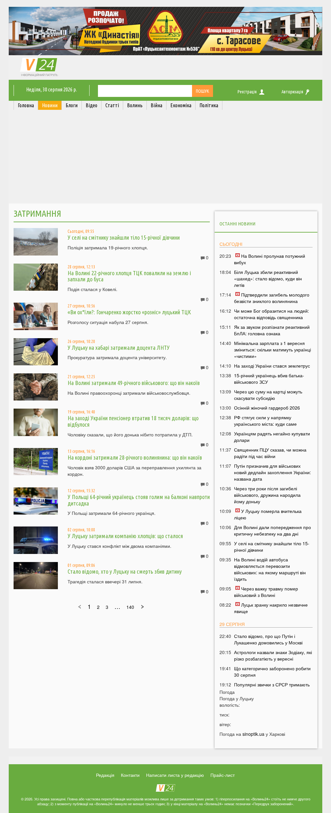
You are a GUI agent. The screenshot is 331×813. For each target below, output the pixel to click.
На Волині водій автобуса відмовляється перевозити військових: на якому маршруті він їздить (270, 569)
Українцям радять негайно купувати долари (272, 436)
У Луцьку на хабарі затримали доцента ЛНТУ (119, 347)
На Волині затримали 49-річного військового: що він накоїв (134, 383)
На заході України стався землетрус (272, 365)
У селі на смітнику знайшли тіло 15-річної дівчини (124, 237)
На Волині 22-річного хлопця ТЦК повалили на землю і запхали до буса (129, 276)
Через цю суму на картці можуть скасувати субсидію (268, 394)
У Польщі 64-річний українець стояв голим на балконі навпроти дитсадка (139, 500)
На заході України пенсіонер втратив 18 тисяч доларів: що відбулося (133, 421)
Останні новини (237, 223)
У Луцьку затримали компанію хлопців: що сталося (125, 536)
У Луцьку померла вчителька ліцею (268, 514)
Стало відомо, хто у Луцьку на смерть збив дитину (125, 571)
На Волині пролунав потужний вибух (269, 259)
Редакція (105, 775)
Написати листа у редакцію (175, 775)
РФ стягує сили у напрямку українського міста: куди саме (265, 420)
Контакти (130, 775)
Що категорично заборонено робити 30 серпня (272, 671)
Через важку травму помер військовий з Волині (266, 591)
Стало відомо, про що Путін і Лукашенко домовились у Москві (268, 639)
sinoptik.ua (253, 734)
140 (130, 607)
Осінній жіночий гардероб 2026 (267, 407)
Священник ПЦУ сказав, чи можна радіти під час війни (270, 452)
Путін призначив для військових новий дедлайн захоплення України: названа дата (272, 472)
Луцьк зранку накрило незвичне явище (271, 607)
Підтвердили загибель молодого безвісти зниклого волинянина (271, 297)
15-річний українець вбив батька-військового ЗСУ (269, 378)
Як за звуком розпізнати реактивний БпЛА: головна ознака (272, 330)
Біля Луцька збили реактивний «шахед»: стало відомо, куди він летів (268, 278)
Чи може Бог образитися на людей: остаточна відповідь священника (271, 313)
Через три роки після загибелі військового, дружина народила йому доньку (267, 495)
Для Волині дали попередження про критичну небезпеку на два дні (272, 530)
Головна (26, 105)
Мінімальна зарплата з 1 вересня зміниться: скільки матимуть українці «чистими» (272, 349)
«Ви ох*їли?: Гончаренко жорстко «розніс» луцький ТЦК (129, 312)
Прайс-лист (222, 775)
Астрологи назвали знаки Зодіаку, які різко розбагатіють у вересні (273, 655)
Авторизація (292, 91)
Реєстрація (247, 91)
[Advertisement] (165, 158)
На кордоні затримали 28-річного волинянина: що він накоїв (135, 457)
